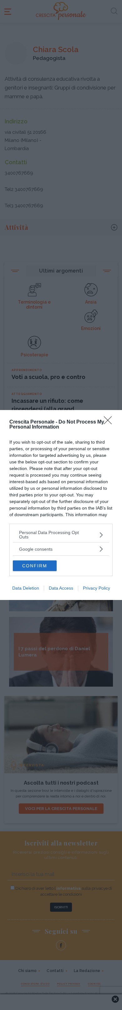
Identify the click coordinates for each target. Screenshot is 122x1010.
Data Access (61, 588)
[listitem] (61, 534)
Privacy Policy (96, 588)
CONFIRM (34, 565)
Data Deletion (25, 588)
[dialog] (61, 505)
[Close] (110, 422)
